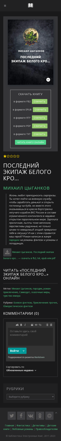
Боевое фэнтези (23, 302)
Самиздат (24, 292)
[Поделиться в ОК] (40, 416)
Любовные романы (22, 429)
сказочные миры (40, 292)
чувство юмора (11, 295)
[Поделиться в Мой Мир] (49, 416)
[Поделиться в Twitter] (12, 416)
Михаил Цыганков (26, 188)
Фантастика (23, 425)
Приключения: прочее (45, 302)
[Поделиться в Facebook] (21, 416)
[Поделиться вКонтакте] (31, 416)
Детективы (38, 425)
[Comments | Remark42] (30, 347)
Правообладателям (47, 429)
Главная (9, 425)
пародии (14, 239)
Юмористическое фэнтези (18, 306)
